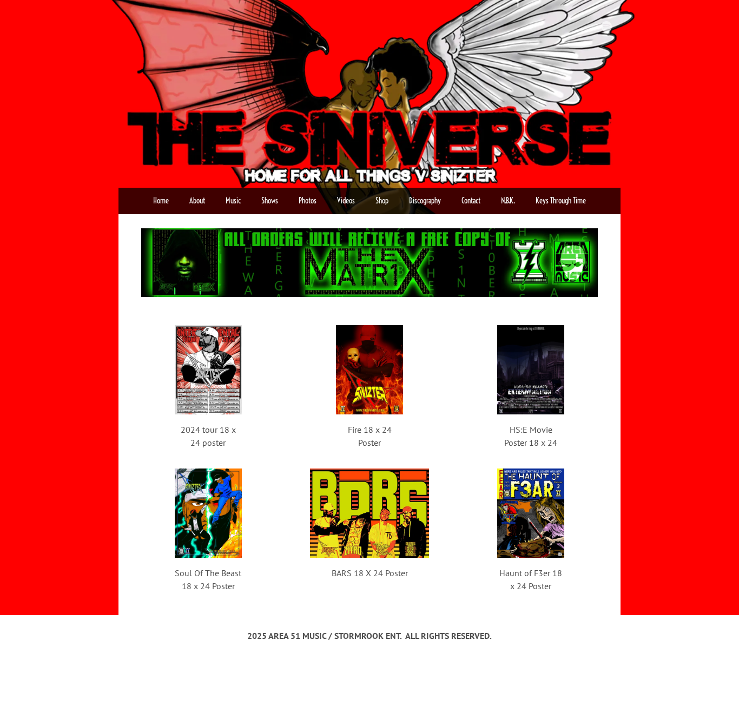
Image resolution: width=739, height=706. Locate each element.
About (197, 201)
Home (161, 201)
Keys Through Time (561, 201)
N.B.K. (508, 201)
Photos (307, 201)
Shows (269, 201)
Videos (346, 201)
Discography (425, 201)
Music (233, 201)
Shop (381, 201)
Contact (470, 201)
